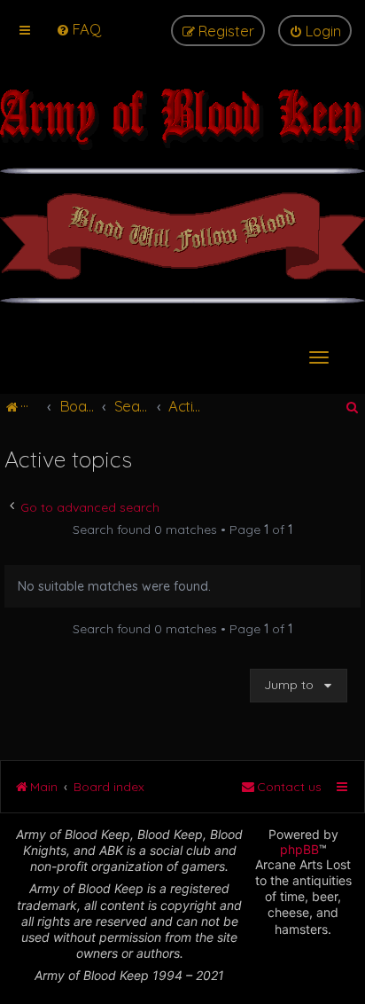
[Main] (182, 128)
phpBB (299, 849)
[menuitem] (78, 29)
